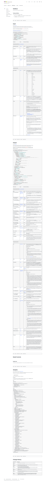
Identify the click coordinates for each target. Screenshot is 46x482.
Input (13, 139)
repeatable (25, 211)
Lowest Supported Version (29, 114)
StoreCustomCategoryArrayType (22, 152)
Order (17, 159)
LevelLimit (15, 34)
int (17, 34)
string (17, 38)
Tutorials (17, 5)
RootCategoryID (16, 35)
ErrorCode (16, 176)
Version (15, 38)
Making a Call (9, 5)
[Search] (41, 1)
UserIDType (21, 59)
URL (18, 170)
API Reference (13, 5)
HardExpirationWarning (16, 182)
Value (15, 177)
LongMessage (16, 179)
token (18, 176)
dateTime (20, 167)
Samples (21, 20)
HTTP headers (28, 113)
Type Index (7, 12)
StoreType (21, 191)
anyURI (16, 170)
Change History (24, 20)
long (18, 35)
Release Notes (21, 5)
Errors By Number (29, 289)
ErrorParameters (17, 178)
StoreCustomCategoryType (22, 154)
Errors (15, 181)
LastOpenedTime (16, 167)
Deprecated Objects (8, 16)
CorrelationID (15, 174)
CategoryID (17, 153)
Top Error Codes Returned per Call (9, 14)
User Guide (5, 5)
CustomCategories (17, 152)
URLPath (15, 171)
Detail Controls (18, 20)
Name (17, 158)
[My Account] (39, 1)
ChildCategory (17, 154)
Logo (15, 169)
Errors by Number (8, 13)
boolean (21, 46)
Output (15, 20)
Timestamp (15, 183)
